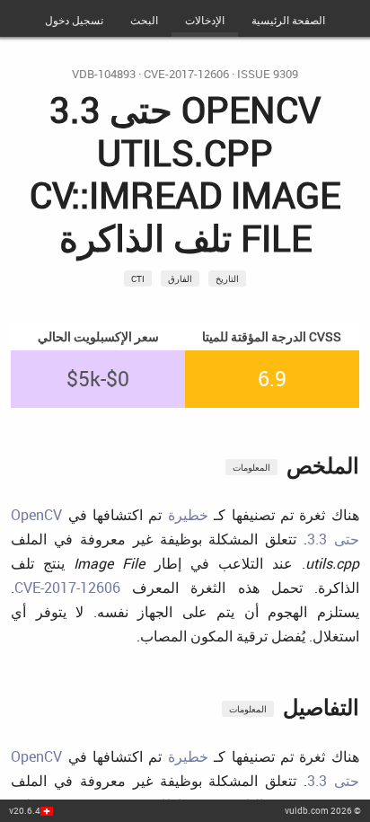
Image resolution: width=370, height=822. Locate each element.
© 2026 (323, 810)
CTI (138, 278)
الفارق (180, 278)
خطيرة (188, 515)
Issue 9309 (267, 74)
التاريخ (227, 278)
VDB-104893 (104, 74)
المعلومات (251, 467)
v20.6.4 (24, 810)
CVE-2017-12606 (186, 74)
